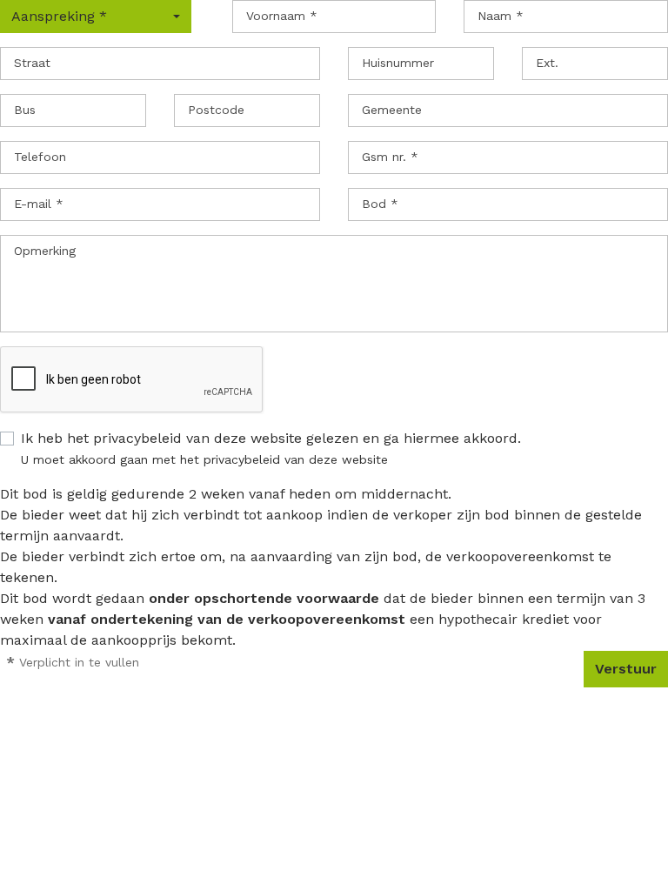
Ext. (547, 63)
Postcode (216, 110)
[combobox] (95, 16)
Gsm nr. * (390, 157)
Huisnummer (398, 63)
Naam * (501, 16)
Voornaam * (281, 16)
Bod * (380, 204)
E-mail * (38, 204)
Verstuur (626, 668)
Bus (25, 110)
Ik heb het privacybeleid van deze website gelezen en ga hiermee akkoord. (271, 438)
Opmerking (45, 251)
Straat (32, 63)
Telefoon (40, 157)
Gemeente (392, 110)
